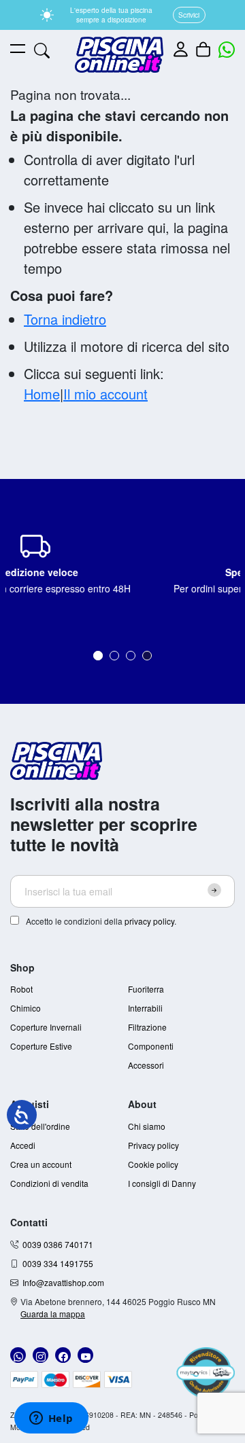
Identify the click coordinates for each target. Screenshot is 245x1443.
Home (42, 394)
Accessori (146, 1065)
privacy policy (149, 921)
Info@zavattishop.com (63, 1282)
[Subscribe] (214, 890)
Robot (21, 989)
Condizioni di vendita (49, 1183)
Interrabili (145, 1008)
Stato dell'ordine (40, 1126)
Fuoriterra (146, 989)
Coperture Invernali (46, 1027)
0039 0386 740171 (57, 1244)
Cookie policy (153, 1164)
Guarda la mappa (52, 1313)
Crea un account (40, 1164)
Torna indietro (65, 319)
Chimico (25, 1008)
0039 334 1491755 (57, 1263)
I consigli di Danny (162, 1183)
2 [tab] (114, 655)
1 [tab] (98, 655)
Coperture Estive (41, 1046)
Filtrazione (147, 1027)
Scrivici (188, 15)
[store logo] (119, 55)
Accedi (22, 1145)
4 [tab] (147, 655)
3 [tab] (130, 655)
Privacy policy (153, 1145)
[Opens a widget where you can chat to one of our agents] (51, 1419)
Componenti (151, 1046)
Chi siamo (146, 1126)
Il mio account (105, 394)
